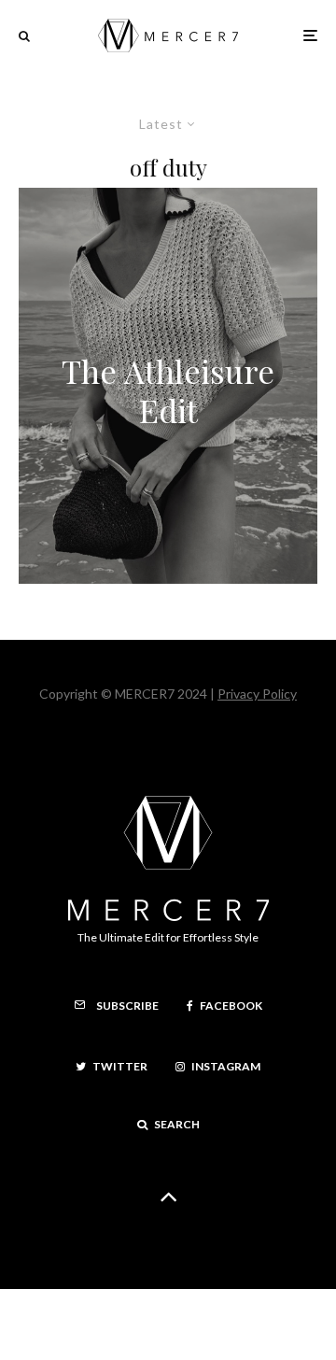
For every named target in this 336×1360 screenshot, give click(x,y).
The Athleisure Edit (168, 391)
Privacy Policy (257, 693)
